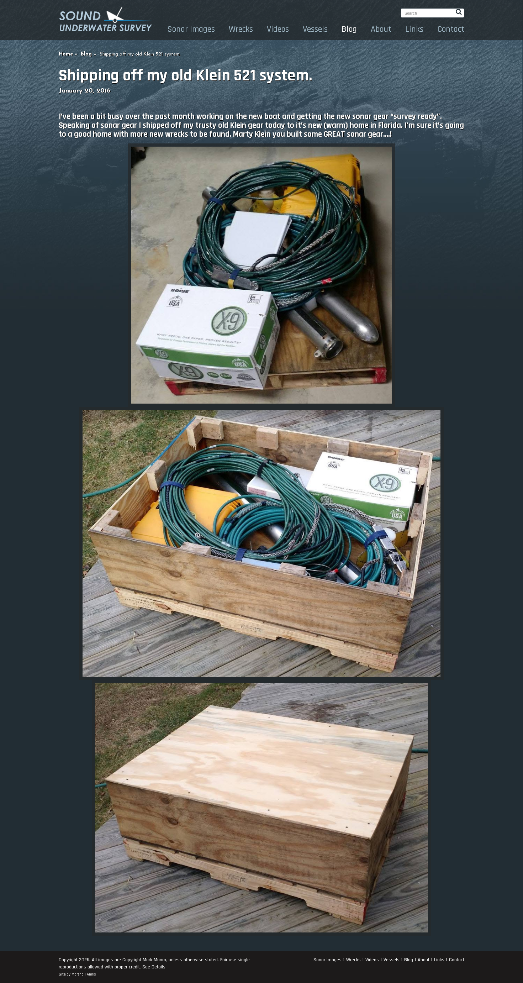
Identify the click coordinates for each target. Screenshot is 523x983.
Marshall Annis (84, 974)
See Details (153, 967)
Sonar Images (191, 29)
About (381, 29)
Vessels (315, 29)
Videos (278, 29)
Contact (450, 29)
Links (414, 29)
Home (66, 54)
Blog (349, 29)
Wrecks (241, 29)
